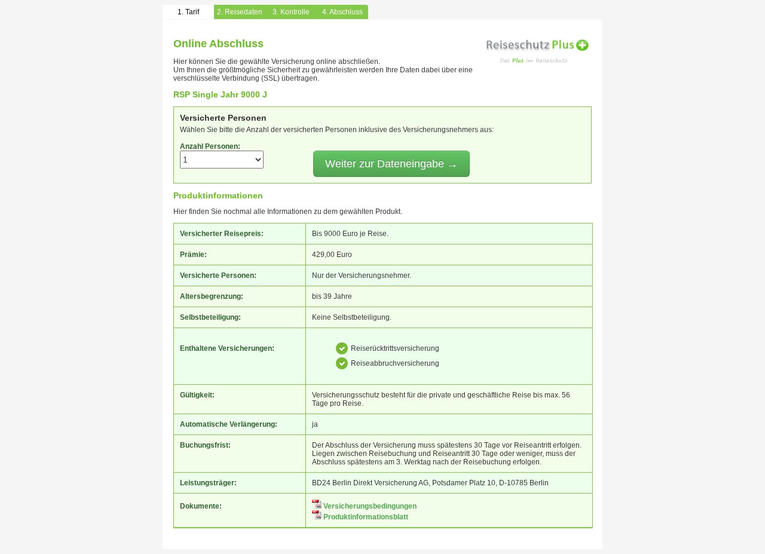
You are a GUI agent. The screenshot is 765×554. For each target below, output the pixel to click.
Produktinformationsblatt (365, 517)
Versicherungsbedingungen (369, 506)
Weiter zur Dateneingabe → (391, 164)
